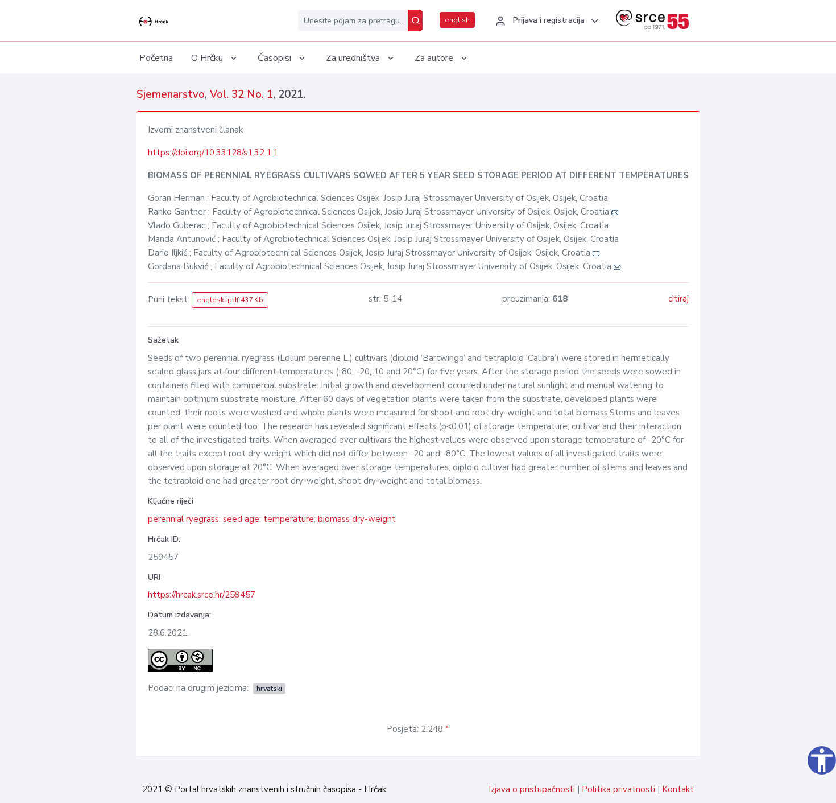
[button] (545, 21)
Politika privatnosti (618, 789)
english (457, 19)
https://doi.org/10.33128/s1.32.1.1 (213, 152)
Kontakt (678, 789)
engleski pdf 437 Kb (230, 299)
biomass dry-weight (357, 519)
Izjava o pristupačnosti (532, 789)
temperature (288, 519)
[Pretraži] (415, 20)
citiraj (678, 298)
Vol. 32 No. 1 (241, 94)
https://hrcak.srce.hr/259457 (201, 594)
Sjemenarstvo (170, 94)
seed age (241, 519)
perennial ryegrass (183, 519)
